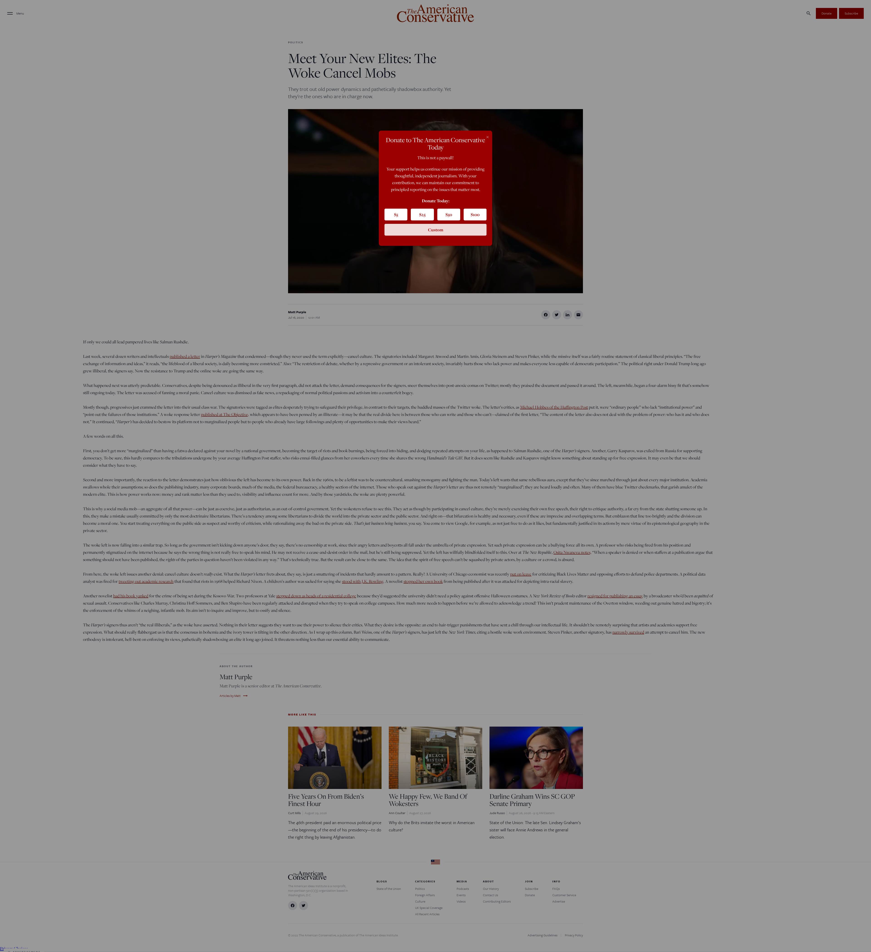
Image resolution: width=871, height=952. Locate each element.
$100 (475, 214)
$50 (448, 214)
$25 (422, 214)
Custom (435, 230)
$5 (396, 214)
